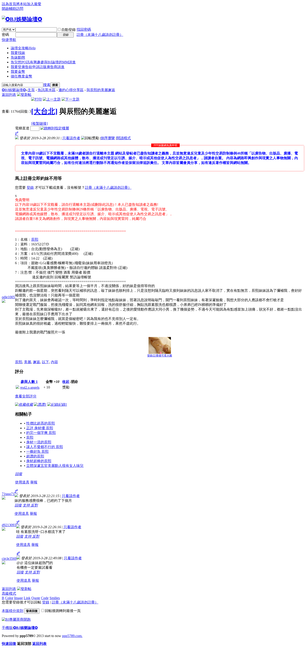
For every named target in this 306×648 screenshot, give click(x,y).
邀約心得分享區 (71, 90)
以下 (45, 362)
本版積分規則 (12, 611)
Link (27, 598)
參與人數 (29, 382)
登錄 (30, 187)
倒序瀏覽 (108, 138)
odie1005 (8, 297)
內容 (54, 362)
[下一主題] (71, 99)
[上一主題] (52, 99)
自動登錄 (68, 30)
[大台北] (44, 111)
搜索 (46, 85)
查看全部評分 (26, 396)
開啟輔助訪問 (12, 9)
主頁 (31, 90)
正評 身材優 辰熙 (39, 428)
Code (45, 598)
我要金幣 (18, 71)
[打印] (36, 99)
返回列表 (9, 95)
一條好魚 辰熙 (37, 451)
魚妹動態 (18, 57)
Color (9, 598)
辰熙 (34, 239)
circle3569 (9, 558)
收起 (65, 382)
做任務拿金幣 (21, 76)
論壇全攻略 (23, 48)
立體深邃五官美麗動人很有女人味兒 (55, 466)
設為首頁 (9, 4)
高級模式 (9, 593)
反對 (34, 505)
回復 (18, 474)
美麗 (27, 362)
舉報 (33, 482)
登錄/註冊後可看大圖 (159, 355)
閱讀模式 (123, 138)
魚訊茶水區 (47, 90)
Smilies (55, 598)
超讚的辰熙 (35, 456)
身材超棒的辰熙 (38, 461)
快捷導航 (9, 40)
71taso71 (8, 494)
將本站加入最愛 (28, 4)
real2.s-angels (29, 387)
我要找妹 (18, 53)
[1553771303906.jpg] (160, 345)
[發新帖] (24, 95)
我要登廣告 (38, 67)
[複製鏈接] (39, 123)
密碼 (5, 34)
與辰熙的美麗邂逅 (100, 90)
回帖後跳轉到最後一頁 (63, 611)
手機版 (7, 628)
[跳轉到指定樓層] (54, 128)
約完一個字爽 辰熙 (41, 433)
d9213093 (9, 525)
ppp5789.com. (72, 636)
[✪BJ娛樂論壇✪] (22, 19)
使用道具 (22, 482)
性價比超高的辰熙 (40, 423)
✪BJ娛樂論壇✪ (14, 90)
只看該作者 (71, 138)
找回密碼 (84, 29)
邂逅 (36, 362)
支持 (27, 505)
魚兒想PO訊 (43, 62)
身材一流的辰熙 (38, 442)
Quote (35, 598)
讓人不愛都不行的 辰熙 (44, 447)
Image (18, 598)
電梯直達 (22, 128)
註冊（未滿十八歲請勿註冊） (100, 34)
